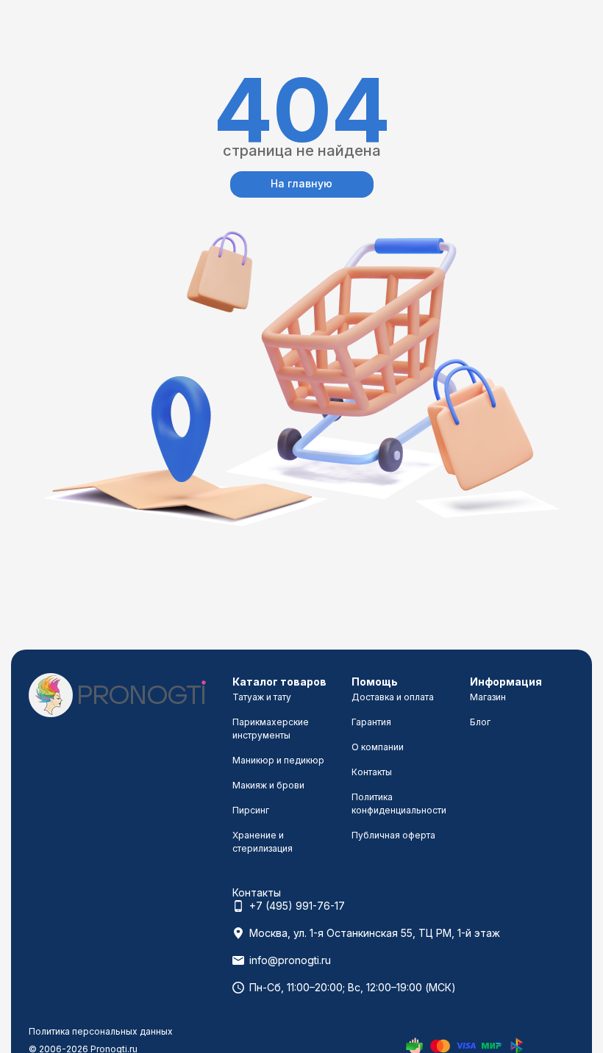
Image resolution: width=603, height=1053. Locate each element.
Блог (480, 721)
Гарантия (371, 721)
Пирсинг (250, 810)
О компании (378, 746)
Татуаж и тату (261, 696)
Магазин (488, 696)
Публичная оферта (393, 835)
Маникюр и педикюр (278, 760)
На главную (301, 183)
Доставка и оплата (393, 696)
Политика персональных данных (101, 1031)
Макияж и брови (268, 785)
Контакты (372, 771)
